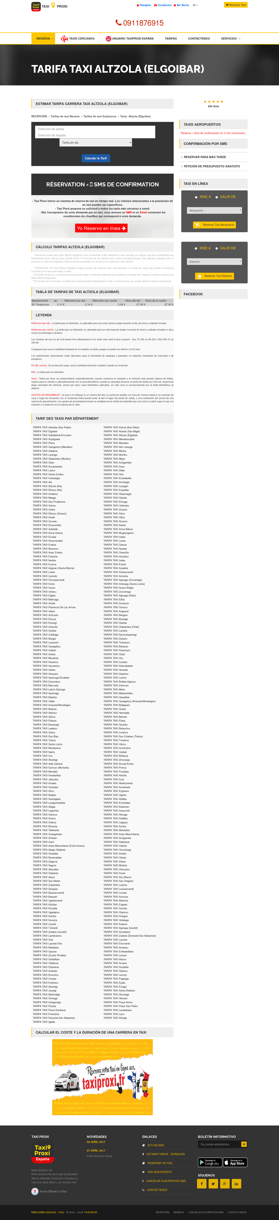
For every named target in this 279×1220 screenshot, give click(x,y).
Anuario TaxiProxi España (132, 38)
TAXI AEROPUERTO (159, 1172)
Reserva (43, 38)
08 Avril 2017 (96, 1142)
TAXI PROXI (90, 1212)
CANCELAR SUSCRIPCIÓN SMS (165, 1181)
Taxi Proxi (54, 6)
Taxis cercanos (81, 38)
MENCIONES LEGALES (44, 1212)
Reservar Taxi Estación (217, 276)
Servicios (229, 38)
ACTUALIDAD (155, 1145)
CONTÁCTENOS (156, 1190)
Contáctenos (199, 38)
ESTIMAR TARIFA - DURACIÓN (165, 1154)
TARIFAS (171, 38)
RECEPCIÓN (162, 1212)
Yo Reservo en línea (99, 227)
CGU (61, 1212)
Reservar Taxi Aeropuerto (217, 224)
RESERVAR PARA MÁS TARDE (204, 157)
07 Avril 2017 (96, 1150)
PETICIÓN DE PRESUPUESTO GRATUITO (211, 166)
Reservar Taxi (237, 5)
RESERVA (179, 1212)
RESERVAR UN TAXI (159, 1163)
